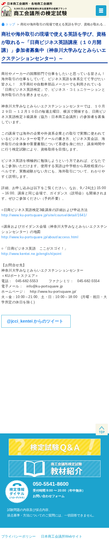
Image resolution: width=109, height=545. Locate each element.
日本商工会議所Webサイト (61, 536)
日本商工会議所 (26, 3)
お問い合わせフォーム (49, 496)
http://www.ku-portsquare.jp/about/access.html (39, 237)
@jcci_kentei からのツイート (35, 321)
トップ (10, 24)
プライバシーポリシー (18, 536)
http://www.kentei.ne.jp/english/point (31, 254)
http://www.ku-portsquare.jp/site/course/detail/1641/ (44, 215)
